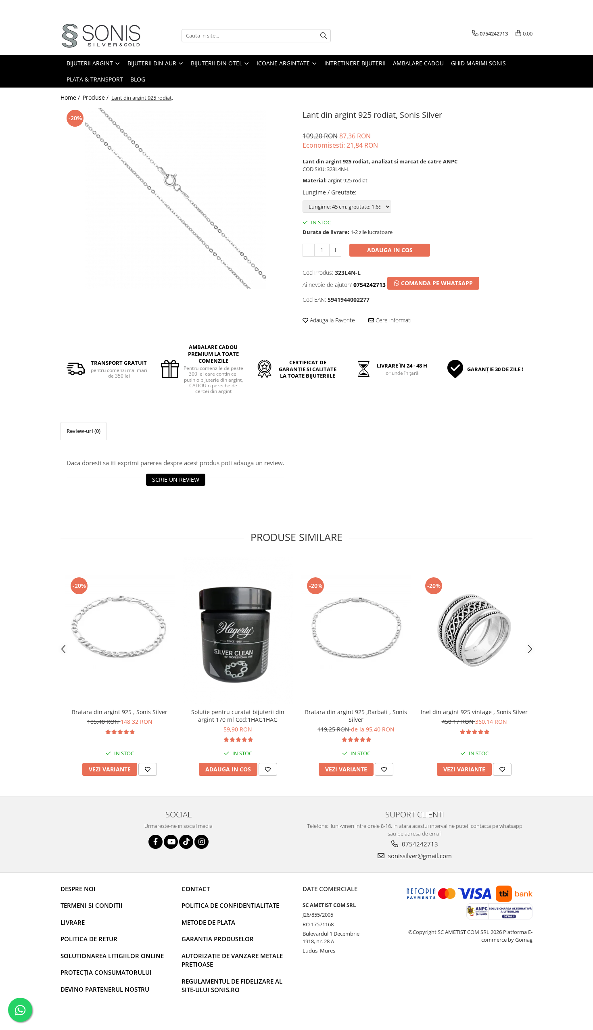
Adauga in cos (390, 250)
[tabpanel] (175, 198)
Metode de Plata (208, 922)
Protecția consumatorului (106, 972)
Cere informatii (393, 320)
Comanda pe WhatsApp (436, 283)
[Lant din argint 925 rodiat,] (175, 198)
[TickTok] (186, 842)
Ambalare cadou (418, 63)
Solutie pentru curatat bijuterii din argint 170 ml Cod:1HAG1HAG (237, 715)
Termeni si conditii (92, 905)
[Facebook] (155, 842)
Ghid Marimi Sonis (478, 63)
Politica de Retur (89, 939)
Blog (137, 79)
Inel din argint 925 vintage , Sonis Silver (474, 712)
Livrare (73, 922)
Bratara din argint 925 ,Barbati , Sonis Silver (356, 715)
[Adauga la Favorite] (147, 769)
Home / (71, 97)
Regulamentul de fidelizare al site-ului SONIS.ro (232, 985)
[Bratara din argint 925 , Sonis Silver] (120, 630)
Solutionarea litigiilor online (112, 956)
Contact (196, 889)
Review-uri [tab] (83, 431)
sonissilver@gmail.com (419, 856)
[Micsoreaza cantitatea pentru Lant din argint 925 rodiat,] (309, 250)
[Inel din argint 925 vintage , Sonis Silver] (474, 630)
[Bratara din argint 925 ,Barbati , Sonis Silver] (356, 630)
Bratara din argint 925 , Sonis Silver (119, 712)
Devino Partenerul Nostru (105, 989)
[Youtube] (171, 842)
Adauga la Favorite (331, 320)
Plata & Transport (95, 79)
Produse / (96, 97)
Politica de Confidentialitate (230, 905)
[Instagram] (201, 842)
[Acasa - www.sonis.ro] (101, 35)
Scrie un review (175, 479)
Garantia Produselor (218, 939)
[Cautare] (323, 35)
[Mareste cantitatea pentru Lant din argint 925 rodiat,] (335, 250)
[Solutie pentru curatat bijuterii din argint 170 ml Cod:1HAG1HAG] (238, 630)
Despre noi (78, 889)
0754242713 (419, 844)
